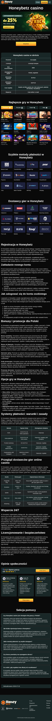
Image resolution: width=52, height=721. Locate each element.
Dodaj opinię (42, 570)
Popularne (6, 107)
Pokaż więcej (26, 600)
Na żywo (18, 107)
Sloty (44, 107)
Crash (31, 107)
